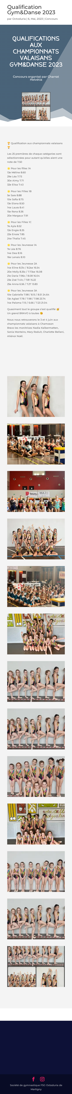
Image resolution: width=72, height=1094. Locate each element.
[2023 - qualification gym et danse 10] (36, 511)
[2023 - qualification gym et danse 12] (36, 464)
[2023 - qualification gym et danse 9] (36, 416)
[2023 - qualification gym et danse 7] (36, 844)
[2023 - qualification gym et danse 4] (36, 749)
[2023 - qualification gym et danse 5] (36, 796)
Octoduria (19, 18)
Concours (51, 18)
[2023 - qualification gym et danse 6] (36, 654)
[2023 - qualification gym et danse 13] (36, 986)
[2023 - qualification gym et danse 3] (36, 701)
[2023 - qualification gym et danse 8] (36, 559)
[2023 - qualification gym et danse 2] (36, 939)
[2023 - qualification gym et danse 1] (36, 891)
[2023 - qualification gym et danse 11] (36, 607)
